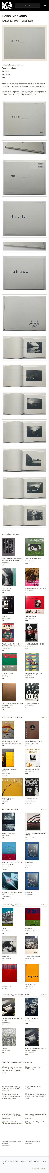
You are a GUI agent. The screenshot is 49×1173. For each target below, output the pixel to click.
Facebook (6, 1164)
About (30, 1161)
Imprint (23, 1161)
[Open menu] (44, 5)
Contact (36, 1161)
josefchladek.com (40, 1168)
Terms (44, 1161)
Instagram (15, 1164)
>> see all (44, 717)
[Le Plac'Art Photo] (7, 5)
